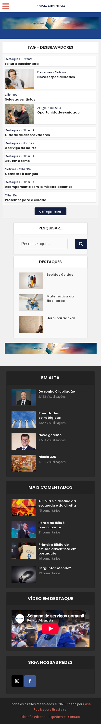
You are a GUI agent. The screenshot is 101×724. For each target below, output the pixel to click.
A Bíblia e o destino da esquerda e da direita (57, 503)
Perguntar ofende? (54, 568)
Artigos (42, 108)
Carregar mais (50, 211)
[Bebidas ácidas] (33, 280)
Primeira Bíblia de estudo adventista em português (57, 549)
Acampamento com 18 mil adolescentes (38, 186)
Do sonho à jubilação (56, 391)
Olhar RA (11, 95)
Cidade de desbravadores (27, 135)
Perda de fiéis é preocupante (51, 525)
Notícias (60, 72)
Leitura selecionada (22, 63)
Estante (28, 59)
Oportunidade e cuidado (58, 112)
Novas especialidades (56, 77)
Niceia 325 (47, 457)
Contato (74, 716)
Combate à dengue (21, 173)
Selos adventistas (20, 99)
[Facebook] (30, 681)
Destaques (12, 59)
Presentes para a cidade (25, 200)
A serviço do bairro (21, 148)
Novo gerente (50, 435)
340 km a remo (17, 160)
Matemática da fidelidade (60, 298)
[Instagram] (17, 681)
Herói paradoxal (61, 318)
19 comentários (49, 558)
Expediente (57, 716)
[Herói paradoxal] (33, 324)
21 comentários (49, 532)
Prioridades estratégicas (49, 415)
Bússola (55, 108)
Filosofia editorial (33, 716)
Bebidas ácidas (60, 274)
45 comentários (49, 510)
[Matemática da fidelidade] (33, 302)
